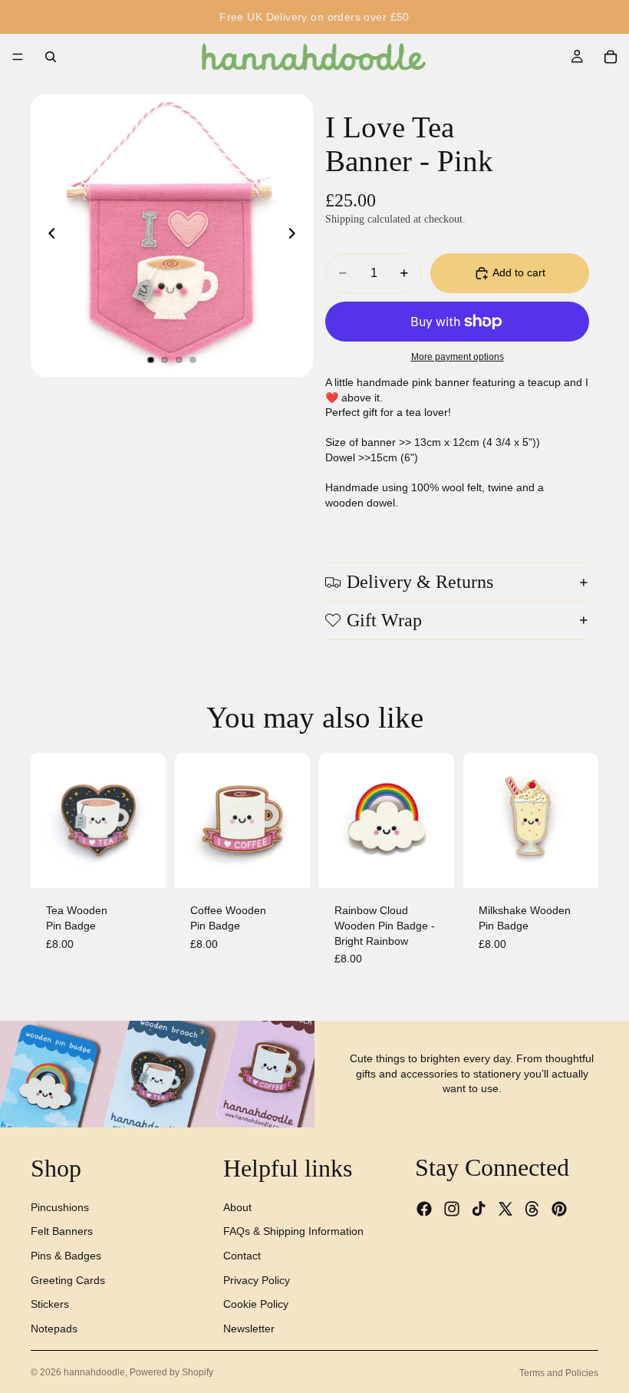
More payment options (457, 356)
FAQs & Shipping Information (293, 1231)
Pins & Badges (66, 1255)
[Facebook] (424, 1209)
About (237, 1207)
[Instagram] (452, 1209)
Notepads (54, 1328)
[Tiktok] (478, 1209)
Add (155, 864)
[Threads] (532, 1209)
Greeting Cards (68, 1280)
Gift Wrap (384, 620)
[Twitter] (505, 1209)
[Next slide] (296, 236)
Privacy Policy (256, 1280)
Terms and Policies (558, 1373)
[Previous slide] (47, 236)
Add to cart (518, 272)
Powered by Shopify (171, 1372)
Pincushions (60, 1207)
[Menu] (17, 56)
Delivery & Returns (420, 582)
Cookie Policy (255, 1304)
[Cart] (610, 57)
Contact (242, 1255)
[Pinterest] (559, 1209)
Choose (443, 864)
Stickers (50, 1304)
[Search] (51, 57)
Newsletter (249, 1328)
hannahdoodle (94, 1372)
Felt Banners (62, 1231)
